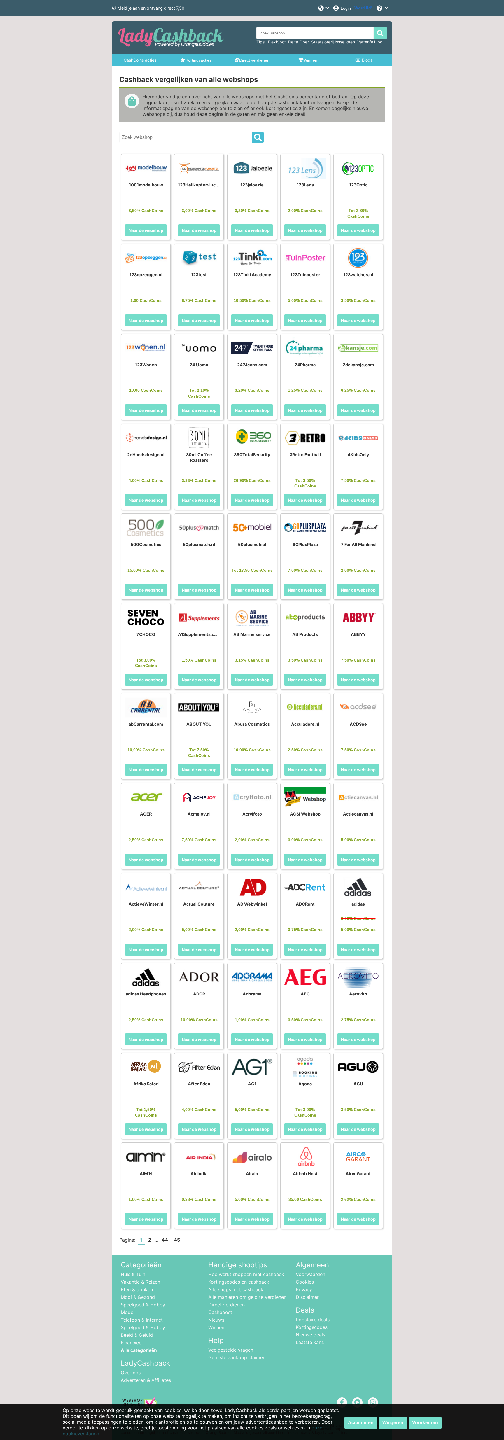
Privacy (304, 1289)
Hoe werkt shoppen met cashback (246, 1274)
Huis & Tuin (133, 1274)
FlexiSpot (277, 41)
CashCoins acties (140, 59)
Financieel (132, 1342)
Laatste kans (310, 1342)
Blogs (367, 59)
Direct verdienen (226, 1305)
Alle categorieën (139, 1350)
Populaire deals (313, 1319)
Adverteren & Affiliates (146, 1380)
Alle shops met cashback (235, 1289)
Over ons (131, 1373)
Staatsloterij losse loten (333, 41)
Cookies (305, 1282)
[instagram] (373, 1402)
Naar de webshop (146, 230)
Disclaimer (307, 1297)
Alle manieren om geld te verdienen (247, 1297)
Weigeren (392, 1422)
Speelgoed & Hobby (143, 1305)
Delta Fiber (298, 41)
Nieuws (216, 1320)
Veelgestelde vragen (230, 1350)
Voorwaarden (310, 1274)
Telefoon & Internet (142, 1320)
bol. (380, 41)
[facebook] (342, 1402)
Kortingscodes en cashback (238, 1282)
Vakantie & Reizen (140, 1282)
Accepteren (361, 1422)
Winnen (216, 1327)
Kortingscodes (312, 1327)
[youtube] (357, 1402)
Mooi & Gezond (138, 1297)
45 (177, 1240)
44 (165, 1240)
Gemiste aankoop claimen (236, 1357)
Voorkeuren (425, 1422)
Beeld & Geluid (137, 1335)
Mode (127, 1312)
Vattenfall (366, 41)
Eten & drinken (137, 1289)
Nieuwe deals (310, 1335)
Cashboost (220, 1312)
